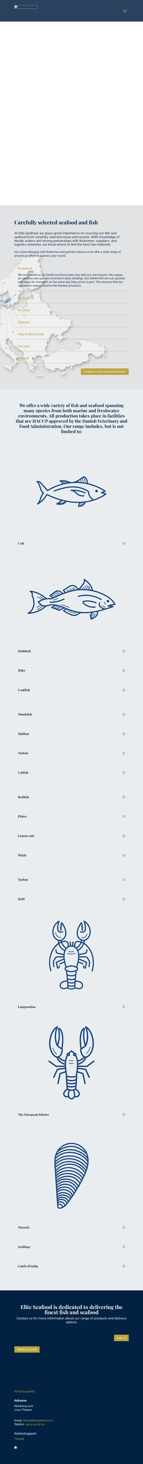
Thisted (19, 1439)
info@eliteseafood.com (38, 1420)
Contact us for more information (105, 371)
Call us (121, 1338)
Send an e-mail (27, 1349)
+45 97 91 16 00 (35, 1424)
